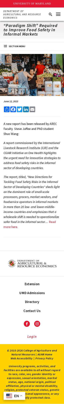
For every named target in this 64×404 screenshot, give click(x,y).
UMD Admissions (32, 293)
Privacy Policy (44, 358)
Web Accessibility (22, 358)
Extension (32, 284)
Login (32, 336)
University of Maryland (32, 3)
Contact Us (32, 311)
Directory (32, 302)
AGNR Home (45, 354)
